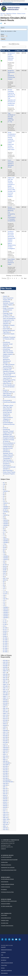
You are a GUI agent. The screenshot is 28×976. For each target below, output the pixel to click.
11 (3, 590)
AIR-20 (5, 795)
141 (4, 602)
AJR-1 (4, 706)
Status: (2, 34)
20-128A (5, 132)
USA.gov (3, 968)
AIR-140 (5, 792)
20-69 (4, 53)
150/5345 (5, 491)
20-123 (4, 231)
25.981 (5, 569)
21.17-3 (4, 113)
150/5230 (5, 610)
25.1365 (5, 651)
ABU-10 (5, 752)
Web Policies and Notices (6, 970)
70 (3, 583)
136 (4, 530)
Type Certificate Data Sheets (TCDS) (8, 870)
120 (4, 484)
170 (4, 544)
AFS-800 (5, 665)
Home (2, 13)
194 (4, 563)
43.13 (4, 574)
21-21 (4, 160)
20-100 (4, 207)
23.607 (5, 634)
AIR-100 (5, 679)
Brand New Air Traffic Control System (9, 901)
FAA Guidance (4, 889)
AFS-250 (5, 720)
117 (4, 535)
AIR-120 (5, 677)
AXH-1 (4, 728)
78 (22, 278)
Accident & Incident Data (6, 857)
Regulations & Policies (11, 13)
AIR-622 (5, 804)
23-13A (4, 177)
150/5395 (5, 617)
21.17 (4, 532)
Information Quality (5, 957)
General (5, 390)
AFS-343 (5, 776)
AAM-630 (5, 749)
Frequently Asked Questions (7, 925)
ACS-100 (5, 734)
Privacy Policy (4, 965)
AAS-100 (5, 662)
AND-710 (5, 816)
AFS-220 (5, 686)
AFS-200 (5, 664)
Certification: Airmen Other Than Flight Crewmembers (8, 407)
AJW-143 (5, 812)
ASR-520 (5, 827)
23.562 (5, 633)
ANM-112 (5, 698)
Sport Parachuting (7, 470)
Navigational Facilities (8, 438)
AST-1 (4, 672)
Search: (3, 27)
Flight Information (7, 460)
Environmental (6, 400)
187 (4, 561)
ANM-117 (5, 821)
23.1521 (5, 564)
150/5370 (5, 515)
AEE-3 (4, 759)
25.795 (5, 510)
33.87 (4, 573)
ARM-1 (5, 826)
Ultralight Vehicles (7, 446)
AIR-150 (5, 793)
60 (3, 581)
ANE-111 (5, 681)
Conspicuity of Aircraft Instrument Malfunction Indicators (11, 56)
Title (9, 50)
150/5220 (5, 508)
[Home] (10, 9)
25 (3, 493)
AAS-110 (5, 732)
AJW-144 (5, 814)
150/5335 (5, 614)
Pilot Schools (6, 465)
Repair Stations (7, 395)
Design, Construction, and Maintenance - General (8, 310)
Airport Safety (6, 328)
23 (3, 499)
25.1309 (5, 639)
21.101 (5, 621)
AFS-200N (5, 764)
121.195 (5, 592)
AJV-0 (4, 809)
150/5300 (5, 511)
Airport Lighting (7, 347)
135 (4, 504)
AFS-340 (5, 703)
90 (3, 489)
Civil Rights (3, 952)
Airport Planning (7, 383)
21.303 (5, 624)
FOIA (2, 955)
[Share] (1, 23)
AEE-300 (5, 761)
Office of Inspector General (7, 962)
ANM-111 (5, 696)
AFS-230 (5, 735)
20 (3, 482)
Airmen (5, 427)
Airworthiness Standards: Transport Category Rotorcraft (8, 431)
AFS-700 (5, 739)
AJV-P (4, 744)
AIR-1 (4, 786)
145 (4, 518)
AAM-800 (5, 730)
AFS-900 (5, 742)
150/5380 (5, 542)
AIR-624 (5, 725)
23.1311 (5, 629)
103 (4, 552)
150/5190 (5, 539)
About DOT (3, 947)
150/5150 (5, 609)
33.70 (4, 527)
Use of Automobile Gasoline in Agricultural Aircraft (11, 164)
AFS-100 (5, 716)
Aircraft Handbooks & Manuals (7, 879)
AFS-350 (5, 711)
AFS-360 (5, 778)
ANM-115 (5, 691)
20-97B (4, 70)
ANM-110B (6, 819)
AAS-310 (5, 751)
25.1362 (5, 650)
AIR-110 (5, 689)
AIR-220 (5, 797)
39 (3, 528)
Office (23, 50)
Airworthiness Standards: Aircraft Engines (7, 344)
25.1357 (5, 646)
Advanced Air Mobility (5, 903)
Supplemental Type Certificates (8, 867)
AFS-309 (5, 775)
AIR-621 (5, 802)
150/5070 (5, 559)
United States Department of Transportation (11, 4)
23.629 (5, 636)
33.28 (4, 547)
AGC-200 (5, 783)
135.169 (5, 598)
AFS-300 (5, 660)
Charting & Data (4, 862)
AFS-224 (5, 769)
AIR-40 (5, 723)
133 (4, 597)
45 (3, 576)
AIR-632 (5, 807)
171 (4, 619)
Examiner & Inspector (5, 886)
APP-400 (5, 693)
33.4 (4, 549)
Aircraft (5, 306)
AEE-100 (5, 708)
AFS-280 (5, 773)
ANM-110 (5, 684)
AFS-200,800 (6, 763)
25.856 (5, 568)
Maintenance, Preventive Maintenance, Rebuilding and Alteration (7, 359)
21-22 (4, 259)
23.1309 (5, 627)
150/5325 (5, 612)
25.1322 (5, 641)
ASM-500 (5, 747)
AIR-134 (5, 790)
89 (3, 551)
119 (4, 554)
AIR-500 (5, 800)
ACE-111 (5, 710)
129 (4, 537)
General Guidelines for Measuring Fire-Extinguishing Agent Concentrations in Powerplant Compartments (12, 214)
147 (4, 605)
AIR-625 (5, 701)
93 (3, 585)
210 (4, 626)
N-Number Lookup (5, 920)
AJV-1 (4, 810)
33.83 (4, 571)
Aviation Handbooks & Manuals (7, 884)
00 (3, 494)
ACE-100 (5, 669)
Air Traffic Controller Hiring (6, 906)
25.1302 (5, 638)
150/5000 (5, 522)
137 (4, 600)
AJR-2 (4, 727)
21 (3, 487)
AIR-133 (5, 788)
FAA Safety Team (4, 923)
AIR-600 (5, 667)
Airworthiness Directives (9, 397)
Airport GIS (6, 420)
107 (4, 588)
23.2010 (5, 631)
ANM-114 (5, 713)
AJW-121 (5, 746)
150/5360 (5, 540)
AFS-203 (5, 766)
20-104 (4, 89)
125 (4, 595)
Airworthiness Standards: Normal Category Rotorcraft (8, 453)
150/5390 (5, 615)
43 (3, 496)
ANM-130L (6, 822)
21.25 (4, 622)
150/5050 (5, 557)
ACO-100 (5, 715)
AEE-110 (5, 757)
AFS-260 (5, 771)
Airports (5, 296)
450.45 (5, 580)
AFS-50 (5, 722)
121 (4, 501)
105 (4, 586)
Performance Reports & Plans (7, 892)
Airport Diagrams (4, 881)
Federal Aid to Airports (8, 333)
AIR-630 (5, 805)
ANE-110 (5, 687)
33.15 (4, 545)
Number (3, 50)
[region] (14, 160)
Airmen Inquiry (4, 915)
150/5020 (5, 556)
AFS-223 (5, 768)
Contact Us (3, 848)
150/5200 (5, 506)
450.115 (5, 578)
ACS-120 (5, 756)
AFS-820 (5, 694)
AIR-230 (5, 798)
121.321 (5, 593)
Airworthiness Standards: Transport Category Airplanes (8, 303)
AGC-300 (5, 785)
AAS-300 (5, 674)
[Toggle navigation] (25, 8)
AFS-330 (5, 737)
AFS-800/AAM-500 (8, 781)
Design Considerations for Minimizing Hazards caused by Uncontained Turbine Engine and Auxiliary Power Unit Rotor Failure (12, 141)
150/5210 (5, 503)
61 (3, 498)
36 (3, 534)
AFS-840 (5, 740)
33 (3, 516)
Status (18, 50)
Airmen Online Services (6, 917)
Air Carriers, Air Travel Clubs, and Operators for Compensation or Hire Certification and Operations (9, 320)
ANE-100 (5, 817)
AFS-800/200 (6, 780)
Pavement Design (7, 368)
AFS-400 (5, 676)
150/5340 (5, 525)
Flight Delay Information (6, 864)
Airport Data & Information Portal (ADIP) (9, 859)
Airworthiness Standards (9, 402)
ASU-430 (5, 829)
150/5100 (5, 520)
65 (3, 513)
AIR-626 (5, 705)
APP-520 (5, 824)
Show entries (14, 44)
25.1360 (5, 648)
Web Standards (4, 973)
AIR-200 (5, 699)
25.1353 (5, 644)
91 (3, 486)
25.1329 (5, 643)
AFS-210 (5, 718)
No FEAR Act (3, 960)
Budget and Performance (6, 949)
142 (4, 604)
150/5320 (5, 523)
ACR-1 (4, 754)
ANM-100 (5, 670)
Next (25, 278)
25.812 (5, 566)
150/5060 (5, 607)
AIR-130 (5, 682)
